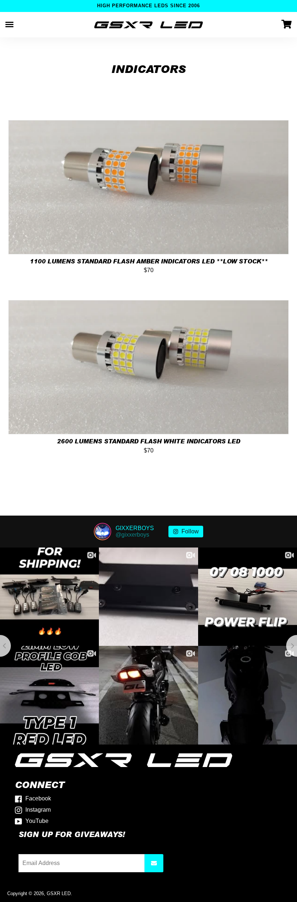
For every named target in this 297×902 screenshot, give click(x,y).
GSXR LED (59, 893)
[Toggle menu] (9, 24)
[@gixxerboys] (102, 531)
